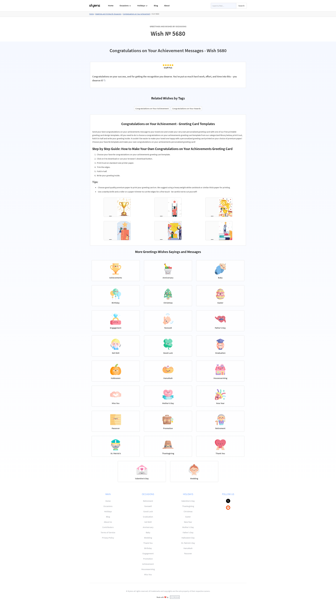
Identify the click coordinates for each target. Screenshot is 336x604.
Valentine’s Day (188, 501)
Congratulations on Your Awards (186, 108)
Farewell (148, 506)
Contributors (108, 527)
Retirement (148, 501)
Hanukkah (188, 548)
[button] (125, 5)
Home (110, 5)
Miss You (148, 574)
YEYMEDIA (174, 597)
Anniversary (148, 527)
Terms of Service (108, 532)
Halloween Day (188, 537)
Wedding (148, 537)
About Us (108, 522)
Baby (148, 532)
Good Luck (148, 511)
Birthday (148, 548)
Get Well (148, 522)
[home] (94, 6)
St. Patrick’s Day (188, 543)
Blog (156, 5)
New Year (188, 522)
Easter (188, 516)
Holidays (108, 511)
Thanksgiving (188, 506)
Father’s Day (188, 532)
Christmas (188, 511)
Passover (188, 553)
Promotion (148, 558)
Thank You (148, 543)
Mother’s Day (188, 527)
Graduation (148, 516)
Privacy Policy (108, 537)
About (167, 5)
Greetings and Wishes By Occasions (108, 14)
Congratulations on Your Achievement (136, 14)
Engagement (148, 553)
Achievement (148, 564)
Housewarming (148, 569)
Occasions (107, 506)
